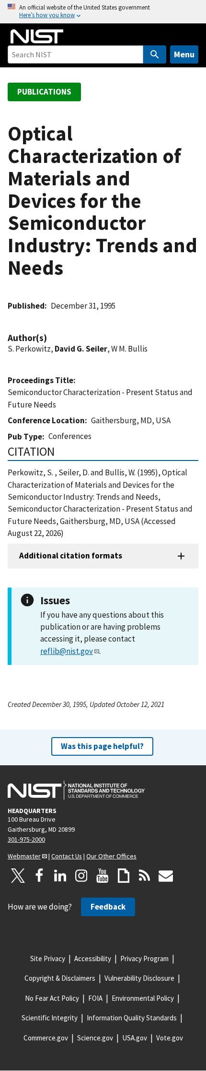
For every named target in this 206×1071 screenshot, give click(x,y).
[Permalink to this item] (52, 338)
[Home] (37, 36)
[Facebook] (39, 875)
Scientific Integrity (50, 1017)
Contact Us (66, 856)
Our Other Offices (111, 856)
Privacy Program (144, 958)
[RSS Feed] (144, 875)
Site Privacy (47, 958)
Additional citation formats (70, 555)
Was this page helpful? (102, 746)
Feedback (108, 906)
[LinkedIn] (60, 875)
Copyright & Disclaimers (59, 978)
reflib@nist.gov (66, 651)
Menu (184, 54)
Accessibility (92, 958)
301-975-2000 (26, 839)
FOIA (95, 998)
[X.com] (18, 875)
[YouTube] (102, 875)
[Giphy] (123, 875)
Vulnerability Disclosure (139, 978)
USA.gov (134, 1037)
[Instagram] (81, 875)
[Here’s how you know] (103, 11)
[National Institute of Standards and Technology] (76, 790)
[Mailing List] (165, 875)
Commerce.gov (45, 1037)
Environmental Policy (143, 998)
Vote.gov (169, 1037)
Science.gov (95, 1037)
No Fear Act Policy (52, 998)
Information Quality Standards (132, 1017)
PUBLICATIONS (44, 91)
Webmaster (24, 856)
